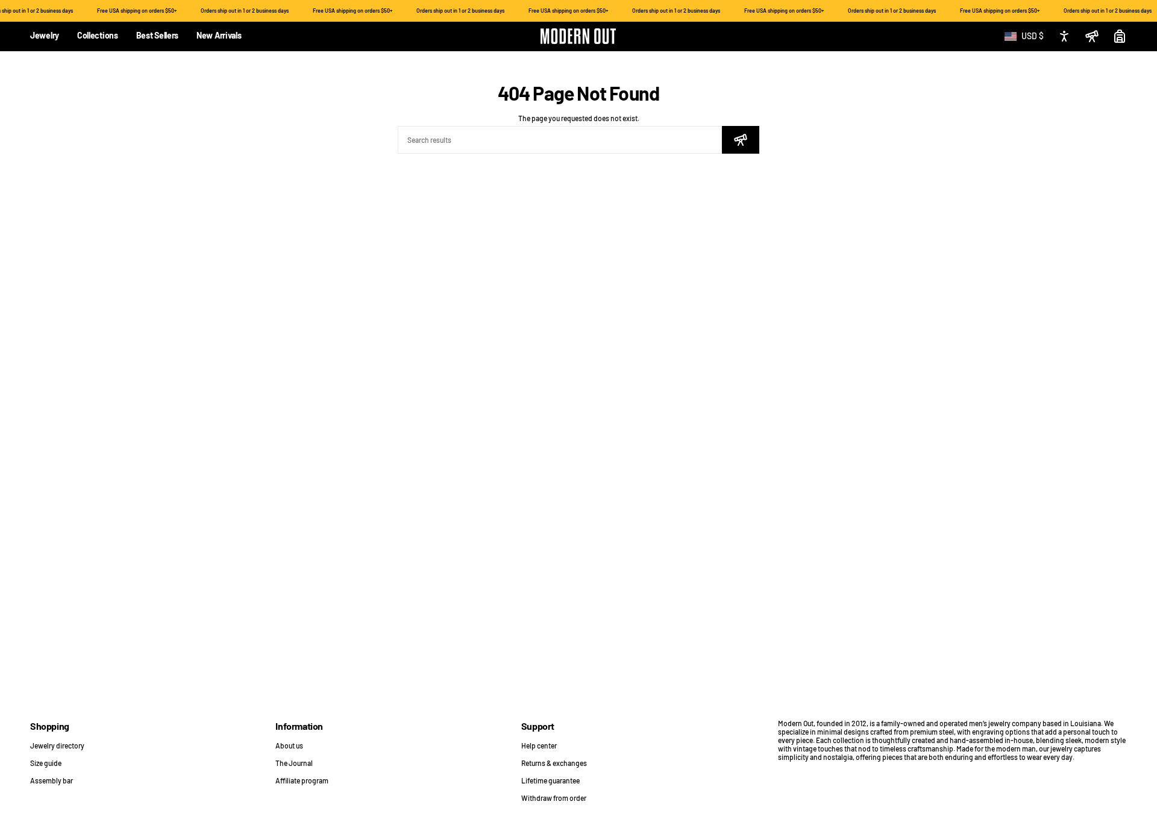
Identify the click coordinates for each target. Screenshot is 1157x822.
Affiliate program (301, 780)
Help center (539, 745)
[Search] (740, 140)
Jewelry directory (57, 745)
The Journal (294, 763)
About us (289, 745)
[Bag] (1119, 36)
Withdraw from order (553, 798)
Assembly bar (51, 780)
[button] (44, 36)
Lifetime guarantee (550, 780)
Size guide (45, 763)
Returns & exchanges (554, 763)
